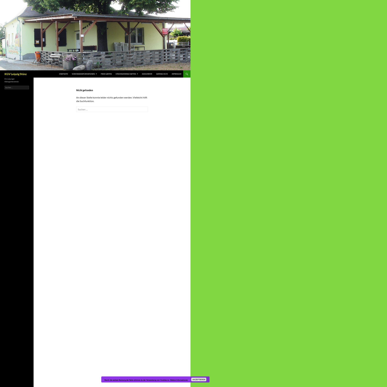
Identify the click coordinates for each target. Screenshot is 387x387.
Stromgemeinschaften (126, 74)
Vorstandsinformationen (83, 74)
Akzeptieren (198, 379)
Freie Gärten (106, 74)
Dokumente (147, 74)
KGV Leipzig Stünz (16, 74)
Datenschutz (162, 74)
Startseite (63, 74)
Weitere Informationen (179, 380)
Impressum (176, 74)
